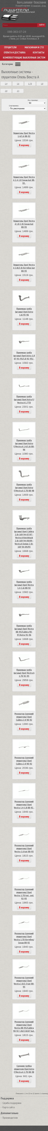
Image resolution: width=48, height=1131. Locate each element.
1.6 (18, 83)
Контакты (38, 52)
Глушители (10, 47)
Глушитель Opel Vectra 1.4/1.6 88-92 (24, 135)
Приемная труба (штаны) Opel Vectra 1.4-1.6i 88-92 (24, 584)
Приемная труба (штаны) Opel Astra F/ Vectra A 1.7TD (24, 399)
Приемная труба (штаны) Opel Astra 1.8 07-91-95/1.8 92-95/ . (24, 355)
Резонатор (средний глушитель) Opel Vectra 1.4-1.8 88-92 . (24, 804)
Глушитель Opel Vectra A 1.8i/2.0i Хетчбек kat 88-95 (24, 267)
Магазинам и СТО (34, 47)
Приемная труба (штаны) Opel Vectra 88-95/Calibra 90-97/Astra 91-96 (24, 630)
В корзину (24, 145)
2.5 (18, 91)
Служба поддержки (12, 1103)
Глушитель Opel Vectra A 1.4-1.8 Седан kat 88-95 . (24, 180)
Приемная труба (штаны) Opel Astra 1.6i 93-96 (24, 311)
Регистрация (40, 2)
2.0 (6, 91)
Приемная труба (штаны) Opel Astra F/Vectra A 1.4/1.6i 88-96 (24, 445)
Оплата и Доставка (14, 52)
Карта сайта (9, 1107)
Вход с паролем (24, 2)
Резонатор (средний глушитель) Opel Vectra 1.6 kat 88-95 (24, 848)
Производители (10, 1117)
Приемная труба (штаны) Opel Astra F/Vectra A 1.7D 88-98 (24, 487)
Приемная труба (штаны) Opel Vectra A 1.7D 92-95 (24, 672)
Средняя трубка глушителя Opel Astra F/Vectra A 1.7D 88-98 (24, 1069)
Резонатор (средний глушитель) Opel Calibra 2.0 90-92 (24, 716)
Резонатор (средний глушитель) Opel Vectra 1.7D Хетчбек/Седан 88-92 (24, 938)
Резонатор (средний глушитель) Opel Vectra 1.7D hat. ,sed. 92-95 (24, 894)
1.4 (6, 83)
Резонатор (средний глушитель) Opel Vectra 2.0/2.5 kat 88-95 (24, 982)
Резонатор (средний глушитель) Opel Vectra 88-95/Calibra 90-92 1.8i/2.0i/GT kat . (24, 1026)
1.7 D (30, 83)
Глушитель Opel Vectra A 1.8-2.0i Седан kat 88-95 (24, 224)
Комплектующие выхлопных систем (24, 57)
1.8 (42, 83)
